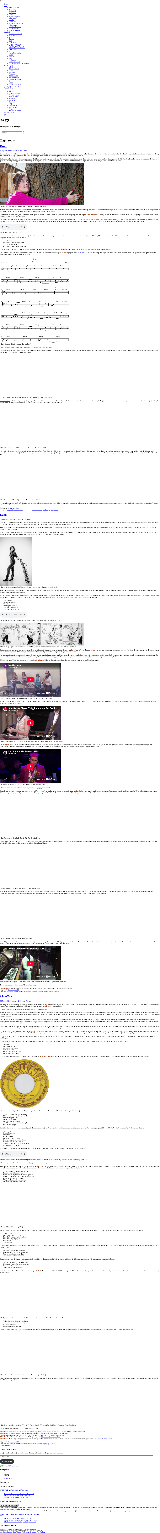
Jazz (5, 6)
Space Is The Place (14, 86)
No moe (11, 56)
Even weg (12, 72)
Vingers (11, 109)
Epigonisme (12, 13)
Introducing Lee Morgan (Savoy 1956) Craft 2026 (19, 1518)
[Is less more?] (6, 1476)
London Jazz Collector (31, 1514)
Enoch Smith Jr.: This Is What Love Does (17, 1495)
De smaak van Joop (15, 84)
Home (6, 4)
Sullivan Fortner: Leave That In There (16, 1497)
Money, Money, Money (16, 23)
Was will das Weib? (15, 111)
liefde (34, 510)
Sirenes (11, 83)
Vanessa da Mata (5, 401)
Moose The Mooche (15, 53)
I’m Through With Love (16, 46)
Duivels (11, 70)
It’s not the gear (13, 100)
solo (52, 510)
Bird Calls (12, 9)
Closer (57, 159)
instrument (10, 991)
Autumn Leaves (13, 35)
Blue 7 (11, 37)
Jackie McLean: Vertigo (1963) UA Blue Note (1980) (20, 1520)
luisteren (39, 510)
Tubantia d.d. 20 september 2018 (50, 1437)
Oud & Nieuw (8, 65)
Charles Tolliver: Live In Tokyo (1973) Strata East (20, 1522)
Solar (10, 58)
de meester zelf (82, 253)
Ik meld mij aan (7, 1461)
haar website (33, 587)
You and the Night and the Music (19, 63)
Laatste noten (13, 21)
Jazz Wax (18, 1501)
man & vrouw (18, 991)
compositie (10, 510)
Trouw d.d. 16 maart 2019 (104, 1438)
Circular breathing (14, 93)
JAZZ (5, 121)
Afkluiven (12, 67)
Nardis (11, 55)
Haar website (35, 891)
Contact (6, 116)
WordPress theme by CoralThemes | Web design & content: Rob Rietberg (22, 1532)
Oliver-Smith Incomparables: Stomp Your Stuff (19, 1494)
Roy (10, 81)
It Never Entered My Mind (17, 48)
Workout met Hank (14, 30)
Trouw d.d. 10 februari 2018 (61, 1431)
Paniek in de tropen (15, 79)
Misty (10, 51)
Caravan (11, 39)
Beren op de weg (14, 7)
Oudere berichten (5, 1445)
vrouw (56, 510)
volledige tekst (68, 597)
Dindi (10, 41)
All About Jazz (23, 1490)
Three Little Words (14, 62)
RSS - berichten (13, 1466)
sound (46, 991)
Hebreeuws (12, 98)
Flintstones (12, 74)
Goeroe (11, 14)
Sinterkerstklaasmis (15, 27)
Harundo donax (13, 97)
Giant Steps (12, 42)
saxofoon (40, 991)
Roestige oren (13, 105)
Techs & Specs (8, 88)
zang (21, 510)
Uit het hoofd (13, 107)
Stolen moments (14, 28)
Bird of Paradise (14, 69)
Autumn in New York (15, 34)
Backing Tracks (9, 112)
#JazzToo (11, 20)
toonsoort (52, 991)
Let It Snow (12, 49)
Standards (7, 32)
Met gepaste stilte (14, 77)
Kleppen (11, 102)
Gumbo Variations (14, 16)
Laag (10, 104)
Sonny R (25, 151)
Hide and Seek (13, 76)
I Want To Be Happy (15, 44)
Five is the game (14, 95)
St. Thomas (12, 60)
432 (10, 90)
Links (6, 114)
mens (17, 1444)
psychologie (46, 510)
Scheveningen (13, 25)
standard (16, 510)
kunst (30, 1444)
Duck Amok (12, 11)
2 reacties (28, 519)
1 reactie (29, 1001)
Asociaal (11, 91)
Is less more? (13, 18)
